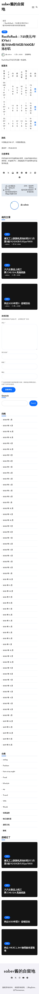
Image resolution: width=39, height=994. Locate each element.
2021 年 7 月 (7, 609)
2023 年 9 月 (8, 455)
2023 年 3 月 (8, 491)
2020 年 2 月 (8, 709)
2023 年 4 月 (8, 485)
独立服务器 (7, 819)
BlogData (31, 987)
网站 (3, 372)
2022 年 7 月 (8, 538)
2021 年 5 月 (7, 621)
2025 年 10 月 (8, 431)
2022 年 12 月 (8, 508)
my (4, 789)
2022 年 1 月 (7, 573)
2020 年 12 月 (8, 650)
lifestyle (6, 783)
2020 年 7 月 (8, 680)
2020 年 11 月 (8, 656)
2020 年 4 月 (8, 698)
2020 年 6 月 (8, 686)
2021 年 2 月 (7, 638)
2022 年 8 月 (8, 532)
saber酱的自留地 (19, 971)
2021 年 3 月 (7, 632)
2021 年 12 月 (8, 579)
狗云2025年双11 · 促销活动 (17, 303)
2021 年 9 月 (7, 597)
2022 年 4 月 (8, 556)
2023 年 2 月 (8, 497)
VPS (4, 32)
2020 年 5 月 (8, 692)
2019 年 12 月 (8, 721)
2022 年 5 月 (8, 550)
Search (5, 396)
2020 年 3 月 (8, 703)
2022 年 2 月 (8, 567)
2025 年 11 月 (8, 426)
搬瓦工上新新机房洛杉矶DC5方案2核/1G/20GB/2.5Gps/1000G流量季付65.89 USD (19, 242)
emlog (5, 760)
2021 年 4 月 (7, 627)
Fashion (6, 766)
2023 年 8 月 (8, 461)
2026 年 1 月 (7, 420)
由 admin (9, 54)
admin (26, 205)
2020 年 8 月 (8, 674)
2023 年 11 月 (8, 443)
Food (5, 777)
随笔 (4, 831)
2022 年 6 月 (8, 544)
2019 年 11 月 (7, 727)
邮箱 (3, 362)
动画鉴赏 (6, 813)
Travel (5, 795)
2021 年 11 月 (7, 585)
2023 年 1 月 (7, 502)
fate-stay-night (9, 771)
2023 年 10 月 (8, 449)
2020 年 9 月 (8, 668)
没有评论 (28, 54)
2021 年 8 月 (7, 603)
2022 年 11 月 (8, 514)
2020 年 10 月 (8, 662)
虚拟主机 (6, 825)
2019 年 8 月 (7, 745)
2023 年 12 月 (8, 437)
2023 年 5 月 (8, 479)
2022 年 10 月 (8, 520)
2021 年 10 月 (8, 591)
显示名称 (5, 352)
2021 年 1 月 (7, 644)
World (5, 807)
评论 (3, 323)
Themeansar (19, 990)
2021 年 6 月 (7, 615)
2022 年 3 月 (8, 562)
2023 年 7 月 (8, 467)
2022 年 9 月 (8, 526)
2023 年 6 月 (8, 473)
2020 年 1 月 (7, 715)
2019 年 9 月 (7, 739)
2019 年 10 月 (8, 733)
